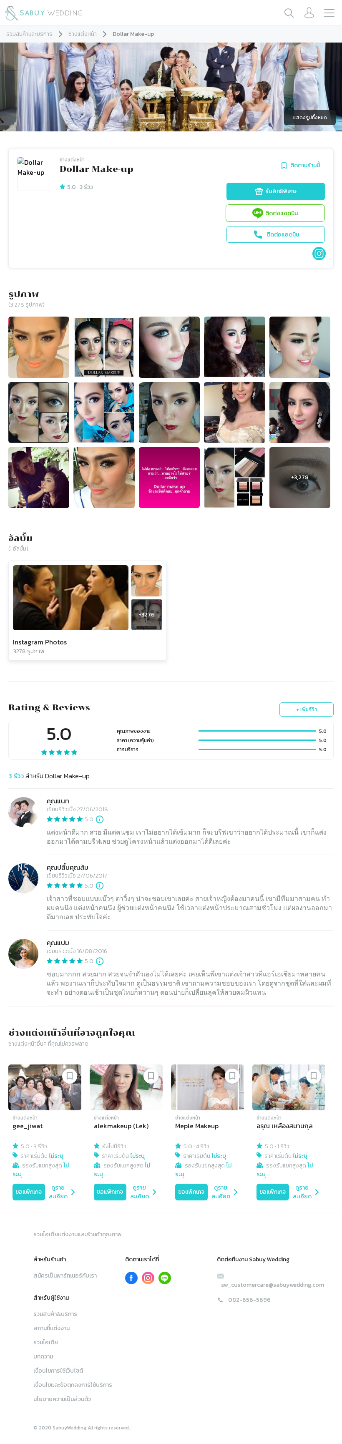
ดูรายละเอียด (58, 1192)
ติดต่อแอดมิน (281, 213)
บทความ (43, 1357)
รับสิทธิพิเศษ (281, 191)
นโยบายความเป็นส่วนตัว (62, 1399)
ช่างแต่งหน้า (82, 34)
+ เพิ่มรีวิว (306, 709)
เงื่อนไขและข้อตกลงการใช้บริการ (72, 1385)
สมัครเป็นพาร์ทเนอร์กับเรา (65, 1276)
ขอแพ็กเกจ (28, 1191)
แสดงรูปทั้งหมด (310, 117)
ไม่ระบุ (56, 1156)
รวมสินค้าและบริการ (29, 34)
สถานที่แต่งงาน (51, 1328)
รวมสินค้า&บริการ (55, 1314)
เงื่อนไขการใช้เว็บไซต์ (58, 1371)
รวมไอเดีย (45, 1342)
